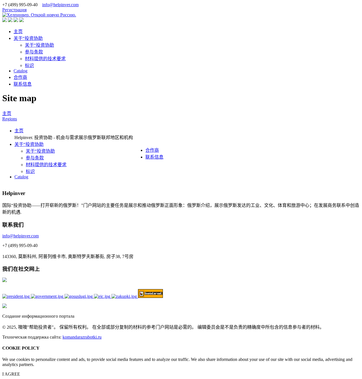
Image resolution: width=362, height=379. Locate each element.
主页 (18, 31)
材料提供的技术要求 (45, 58)
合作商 (20, 77)
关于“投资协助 (28, 38)
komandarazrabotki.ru (82, 337)
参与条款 (34, 51)
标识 (29, 65)
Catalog (20, 70)
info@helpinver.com (60, 4)
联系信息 (23, 84)
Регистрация (14, 9)
